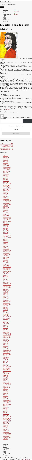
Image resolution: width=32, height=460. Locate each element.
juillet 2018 (6, 290)
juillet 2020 (6, 257)
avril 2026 (5, 161)
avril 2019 (5, 278)
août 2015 (5, 339)
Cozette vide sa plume (5, 2)
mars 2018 (5, 296)
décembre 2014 (7, 350)
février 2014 (6, 364)
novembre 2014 (7, 351)
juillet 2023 (6, 207)
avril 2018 (5, 294)
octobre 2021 (6, 236)
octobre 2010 (6, 419)
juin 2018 (5, 292)
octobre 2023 (6, 203)
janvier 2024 (6, 199)
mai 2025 (5, 176)
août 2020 (5, 256)
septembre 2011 (7, 404)
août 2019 (5, 272)
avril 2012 (5, 394)
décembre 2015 (7, 333)
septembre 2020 (7, 254)
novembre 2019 (7, 268)
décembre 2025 (7, 167)
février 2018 (6, 297)
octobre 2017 (6, 303)
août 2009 (5, 439)
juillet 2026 (6, 157)
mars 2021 (5, 246)
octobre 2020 (6, 253)
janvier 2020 (6, 265)
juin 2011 (5, 408)
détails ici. (8, 109)
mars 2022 (5, 229)
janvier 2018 (6, 299)
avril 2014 (5, 361)
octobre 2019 (6, 269)
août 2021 (5, 239)
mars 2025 (5, 179)
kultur (4, 17)
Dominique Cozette (8, 117)
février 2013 (6, 380)
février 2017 (6, 314)
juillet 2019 (6, 274)
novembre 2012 (7, 384)
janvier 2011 (6, 415)
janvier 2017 (6, 315)
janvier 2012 (6, 398)
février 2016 (6, 330)
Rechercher (3, 118)
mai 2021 (5, 243)
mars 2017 (5, 312)
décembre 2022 (7, 217)
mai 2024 (5, 193)
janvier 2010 (6, 432)
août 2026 (5, 156)
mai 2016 (5, 326)
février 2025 (6, 181)
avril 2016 (5, 328)
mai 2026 (5, 160)
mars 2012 (5, 396)
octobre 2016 (6, 319)
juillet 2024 (6, 190)
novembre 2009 (7, 434)
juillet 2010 (6, 423)
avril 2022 (5, 228)
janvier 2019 (6, 282)
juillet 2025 (6, 174)
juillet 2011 (6, 407)
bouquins (5, 10)
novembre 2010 (7, 418)
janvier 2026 (6, 165)
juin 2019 (5, 275)
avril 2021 (5, 244)
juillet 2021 (6, 240)
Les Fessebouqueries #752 (6, 145)
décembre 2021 (7, 233)
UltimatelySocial (26, 459)
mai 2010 (5, 426)
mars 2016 (5, 329)
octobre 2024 (6, 186)
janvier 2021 (6, 249)
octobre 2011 (6, 403)
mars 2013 (5, 379)
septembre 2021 (7, 237)
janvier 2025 (6, 182)
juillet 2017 (6, 307)
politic (4, 18)
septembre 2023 (7, 204)
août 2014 (5, 355)
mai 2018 (5, 293)
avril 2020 (5, 261)
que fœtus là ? (6, 19)
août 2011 (5, 405)
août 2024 (5, 189)
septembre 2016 (7, 321)
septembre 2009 (7, 437)
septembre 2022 (7, 221)
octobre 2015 (6, 336)
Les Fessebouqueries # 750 (6, 149)
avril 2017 (5, 311)
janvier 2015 (6, 348)
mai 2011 (5, 409)
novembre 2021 (7, 235)
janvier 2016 (6, 332)
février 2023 (6, 214)
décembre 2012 (7, 383)
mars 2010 (5, 429)
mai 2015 (5, 343)
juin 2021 (5, 242)
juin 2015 (5, 341)
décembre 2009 (7, 433)
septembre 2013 (7, 371)
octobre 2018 (6, 286)
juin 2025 (5, 175)
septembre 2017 (7, 304)
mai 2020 (5, 260)
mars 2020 (5, 262)
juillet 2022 (6, 224)
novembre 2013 (7, 368)
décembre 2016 (7, 317)
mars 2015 (5, 346)
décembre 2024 (7, 183)
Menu (2, 7)
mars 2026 (5, 163)
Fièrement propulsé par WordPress (19, 458)
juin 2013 (5, 375)
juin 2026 (5, 158)
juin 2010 (5, 425)
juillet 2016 (6, 323)
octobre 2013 (6, 369)
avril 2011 (5, 411)
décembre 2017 (7, 300)
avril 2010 (5, 427)
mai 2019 (5, 276)
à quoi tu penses (27, 117)
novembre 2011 (7, 401)
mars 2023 (5, 213)
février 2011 (6, 414)
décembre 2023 (7, 200)
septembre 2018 (7, 287)
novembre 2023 (7, 201)
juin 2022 (5, 225)
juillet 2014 (6, 357)
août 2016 (5, 322)
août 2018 (5, 289)
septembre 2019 (7, 271)
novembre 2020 (7, 251)
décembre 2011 (7, 400)
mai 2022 (5, 226)
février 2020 (6, 264)
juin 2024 (5, 192)
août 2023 (5, 206)
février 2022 (6, 231)
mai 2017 (5, 310)
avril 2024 (5, 194)
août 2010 (5, 422)
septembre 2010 (7, 421)
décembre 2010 (7, 416)
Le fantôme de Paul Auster (6, 146)
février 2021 (6, 247)
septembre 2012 (7, 387)
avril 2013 (5, 378)
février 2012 (6, 397)
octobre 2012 (6, 386)
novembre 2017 (7, 301)
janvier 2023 (6, 215)
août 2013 (5, 372)
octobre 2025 (6, 170)
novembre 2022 (7, 218)
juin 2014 (5, 358)
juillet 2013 (6, 373)
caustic (4, 11)
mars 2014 (5, 362)
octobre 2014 (6, 353)
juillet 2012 (6, 390)
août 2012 (5, 389)
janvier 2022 (6, 232)
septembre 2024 (7, 188)
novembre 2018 (7, 285)
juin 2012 (5, 391)
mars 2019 (5, 279)
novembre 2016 (7, 318)
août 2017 (5, 305)
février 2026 (6, 164)
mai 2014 (5, 360)
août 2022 (5, 222)
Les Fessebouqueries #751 (6, 148)
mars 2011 (5, 412)
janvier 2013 (6, 382)
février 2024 (6, 197)
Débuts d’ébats (6, 29)
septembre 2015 (7, 337)
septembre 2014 (7, 354)
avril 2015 (5, 344)
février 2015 (6, 347)
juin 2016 (5, 325)
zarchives (5, 21)
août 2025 (5, 172)
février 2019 (6, 280)
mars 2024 (5, 196)
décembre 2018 (7, 283)
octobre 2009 (6, 436)
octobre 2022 (6, 219)
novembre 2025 (7, 168)
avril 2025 (5, 178)
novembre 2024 (7, 185)
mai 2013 (5, 376)
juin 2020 (5, 258)
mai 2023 (5, 210)
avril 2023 (5, 211)
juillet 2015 (6, 340)
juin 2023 (5, 208)
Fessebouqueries (7, 14)
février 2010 (6, 430)
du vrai (5, 12)
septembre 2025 (7, 171)
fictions (5, 15)
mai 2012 (5, 393)
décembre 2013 (7, 366)
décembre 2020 (7, 250)
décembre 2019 (7, 267)
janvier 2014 (6, 365)
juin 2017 (5, 308)
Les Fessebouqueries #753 (6, 144)
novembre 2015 (7, 335)
